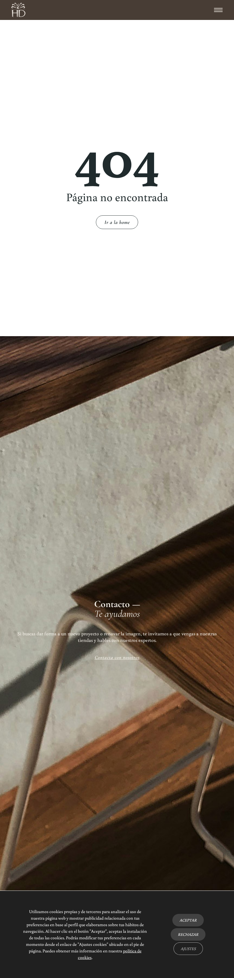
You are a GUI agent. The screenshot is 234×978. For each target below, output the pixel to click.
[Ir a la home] (18, 10)
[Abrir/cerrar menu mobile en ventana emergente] (218, 10)
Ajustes (188, 948)
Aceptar (188, 920)
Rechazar (188, 934)
